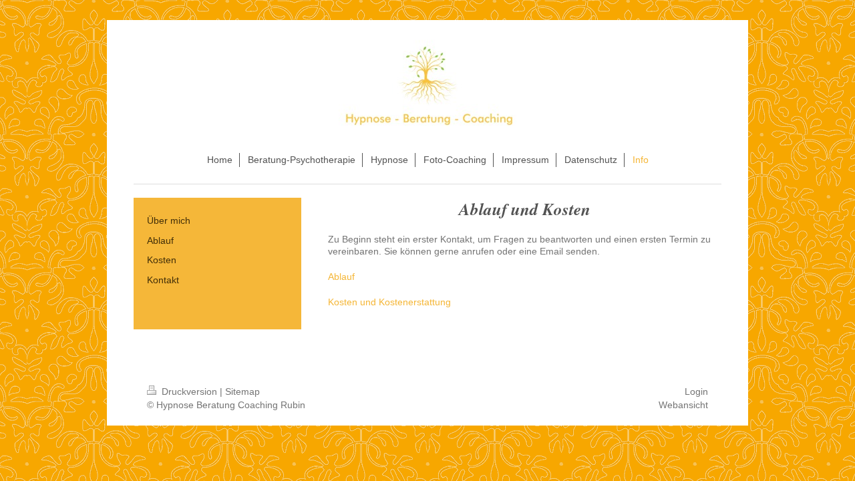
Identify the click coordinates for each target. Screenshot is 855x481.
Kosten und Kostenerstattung (389, 302)
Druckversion (189, 391)
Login (696, 391)
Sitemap (242, 391)
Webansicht (683, 404)
